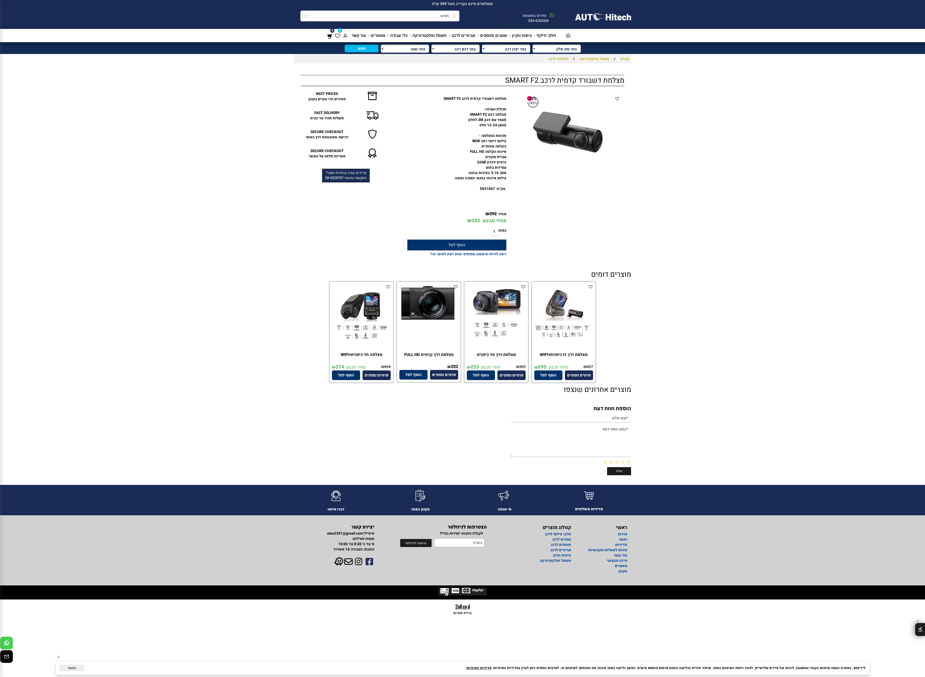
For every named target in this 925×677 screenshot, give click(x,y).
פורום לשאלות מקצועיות (607, 550)
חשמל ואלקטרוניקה (429, 36)
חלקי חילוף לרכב (557, 534)
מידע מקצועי (617, 560)
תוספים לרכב (561, 544)
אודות (622, 534)
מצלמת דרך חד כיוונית (496, 355)
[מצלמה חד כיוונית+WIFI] (361, 340)
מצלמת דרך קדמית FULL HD (429, 355)
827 (590, 367)
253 (474, 366)
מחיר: (501, 214)
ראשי (623, 539)
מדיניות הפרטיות (478, 667)
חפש (362, 48)
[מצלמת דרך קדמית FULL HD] (428, 325)
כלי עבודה (399, 36)
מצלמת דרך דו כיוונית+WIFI (564, 355)
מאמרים (378, 36)
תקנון (623, 571)
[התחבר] (345, 35)
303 (522, 367)
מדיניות (621, 544)
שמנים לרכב (561, 539)
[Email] (6, 657)
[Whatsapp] (6, 644)
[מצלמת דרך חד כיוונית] (496, 340)
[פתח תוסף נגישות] (920, 629)
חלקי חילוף (546, 36)
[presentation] (299, 4)
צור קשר (358, 36)
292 (493, 214)
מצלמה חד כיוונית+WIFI (361, 355)
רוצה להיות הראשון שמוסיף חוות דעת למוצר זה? (468, 254)
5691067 (487, 188)
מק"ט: (500, 188)
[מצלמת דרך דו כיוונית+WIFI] (563, 338)
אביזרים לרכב (463, 36)
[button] (548, 375)
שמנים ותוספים (493, 36)
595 (542, 366)
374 (340, 366)
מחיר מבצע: (493, 220)
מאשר (71, 668)
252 (476, 220)
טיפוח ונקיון (522, 36)
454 (387, 367)
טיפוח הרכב (562, 555)
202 (454, 366)
